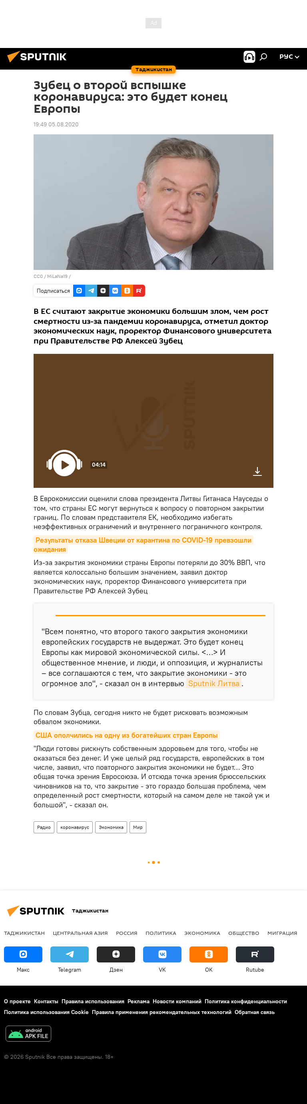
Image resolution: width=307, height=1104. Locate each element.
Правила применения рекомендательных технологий (161, 1012)
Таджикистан (24, 932)
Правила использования (93, 1001)
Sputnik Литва (213, 683)
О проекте (17, 1001)
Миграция (282, 932)
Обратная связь (255, 1012)
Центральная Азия (80, 932)
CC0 (38, 276)
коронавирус (74, 827)
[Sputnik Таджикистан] (39, 63)
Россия (127, 932)
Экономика (111, 827)
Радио (44, 827)
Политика (161, 932)
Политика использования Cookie (46, 1012)
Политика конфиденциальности (246, 1001)
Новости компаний (177, 1001)
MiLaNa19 (57, 276)
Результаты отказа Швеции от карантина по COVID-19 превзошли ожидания (143, 544)
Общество (243, 932)
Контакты (46, 1001)
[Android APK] (28, 1035)
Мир (138, 827)
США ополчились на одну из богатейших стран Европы (127, 735)
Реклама (139, 1001)
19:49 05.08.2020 (56, 124)
